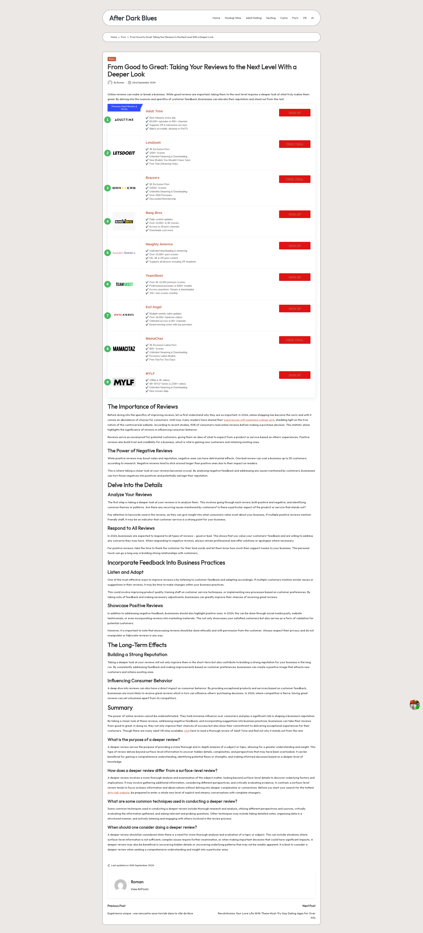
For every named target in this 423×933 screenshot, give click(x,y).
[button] (140, 889)
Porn (111, 59)
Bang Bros (154, 213)
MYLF (150, 373)
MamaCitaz (154, 338)
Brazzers (152, 177)
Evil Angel (154, 307)
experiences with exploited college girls (249, 420)
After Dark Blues (133, 18)
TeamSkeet (154, 275)
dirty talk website (119, 792)
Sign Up (295, 112)
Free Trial (295, 144)
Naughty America (159, 244)
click (187, 730)
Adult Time (154, 111)
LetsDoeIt (153, 142)
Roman (137, 881)
